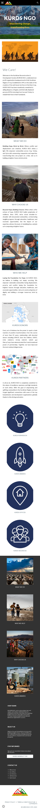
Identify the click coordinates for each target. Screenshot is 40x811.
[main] (20, 22)
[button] (2, 2)
